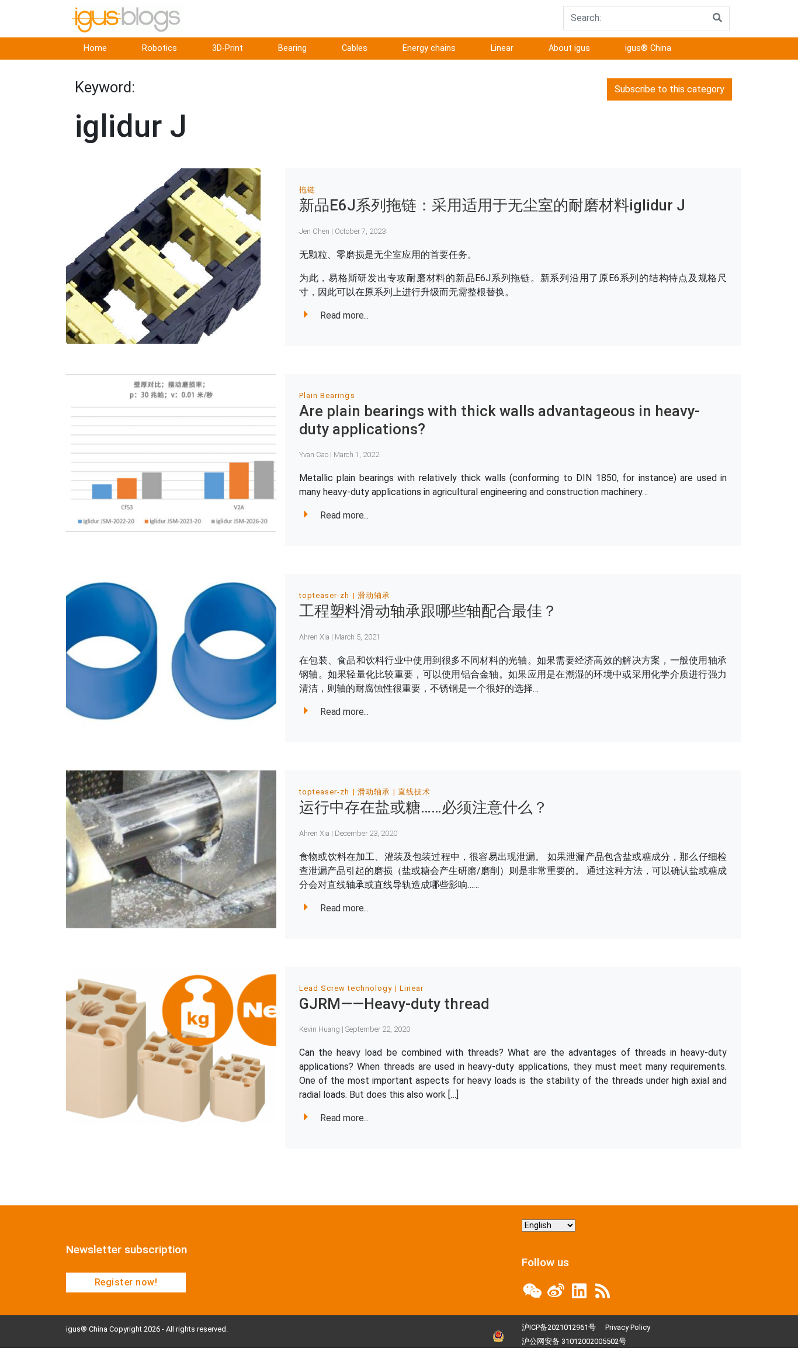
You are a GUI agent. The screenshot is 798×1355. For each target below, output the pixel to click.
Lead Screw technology (345, 988)
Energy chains (429, 48)
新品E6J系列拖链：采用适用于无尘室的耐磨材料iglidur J (492, 205)
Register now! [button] (126, 1282)
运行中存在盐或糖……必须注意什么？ (423, 807)
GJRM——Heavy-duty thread (394, 1003)
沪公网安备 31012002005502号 (574, 1341)
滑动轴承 (374, 595)
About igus (569, 48)
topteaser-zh (324, 595)
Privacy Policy (627, 1327)
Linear (502, 48)
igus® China (648, 48)
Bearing (292, 48)
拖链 (307, 189)
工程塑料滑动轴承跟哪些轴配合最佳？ (428, 611)
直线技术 (414, 791)
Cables (354, 48)
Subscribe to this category (669, 89)
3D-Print (227, 48)
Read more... (344, 315)
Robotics (159, 48)
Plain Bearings (327, 395)
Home (95, 48)
